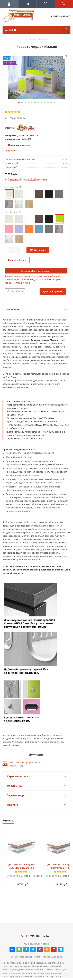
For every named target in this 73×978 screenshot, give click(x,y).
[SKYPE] (60, 949)
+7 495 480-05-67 (60, 16)
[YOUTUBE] (54, 949)
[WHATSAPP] (19, 949)
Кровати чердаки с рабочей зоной (42, 276)
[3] (12, 112)
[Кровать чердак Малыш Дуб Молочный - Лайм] (36, 78)
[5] (19, 112)
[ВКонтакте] (12, 949)
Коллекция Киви (21, 283)
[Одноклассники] (47, 949)
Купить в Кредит (52, 291)
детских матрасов (21, 738)
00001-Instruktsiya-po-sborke (25, 762)
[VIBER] (40, 949)
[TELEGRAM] (26, 949)
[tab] (12, 150)
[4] (15, 112)
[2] (9, 112)
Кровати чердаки (14, 276)
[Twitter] (33, 949)
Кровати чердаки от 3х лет (19, 279)
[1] (6, 112)
